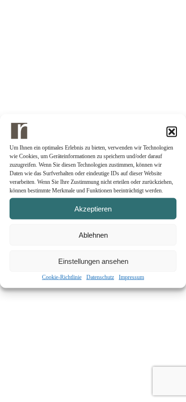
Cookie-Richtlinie (62, 277)
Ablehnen (93, 235)
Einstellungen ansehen (93, 261)
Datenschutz (100, 277)
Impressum (131, 277)
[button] (171, 132)
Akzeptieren (93, 208)
